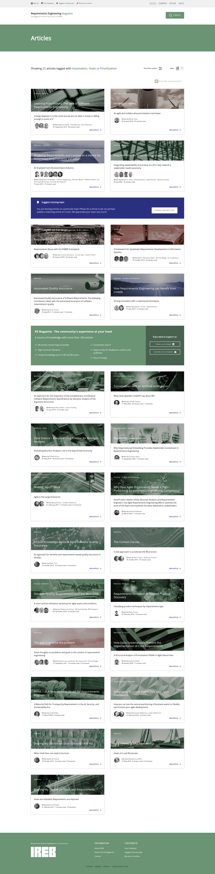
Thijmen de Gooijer (67, 609)
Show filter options (151, 68)
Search (181, 3)
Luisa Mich (138, 759)
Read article (94, 130)
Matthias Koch (152, 307)
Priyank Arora (54, 456)
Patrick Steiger (93, 661)
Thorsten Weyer (78, 179)
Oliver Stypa (138, 557)
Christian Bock (134, 457)
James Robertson (155, 713)
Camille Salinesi (135, 401)
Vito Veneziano (86, 125)
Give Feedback (130, 848)
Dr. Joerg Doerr (173, 258)
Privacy (107, 867)
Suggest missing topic (164, 210)
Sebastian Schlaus (150, 557)
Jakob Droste (151, 180)
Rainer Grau (133, 119)
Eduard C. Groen (127, 180)
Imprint (98, 867)
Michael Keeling (81, 609)
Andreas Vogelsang (63, 179)
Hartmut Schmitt (163, 180)
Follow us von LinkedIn (164, 344)
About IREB (99, 848)
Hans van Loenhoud (67, 661)
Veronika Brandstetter (58, 182)
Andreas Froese (90, 179)
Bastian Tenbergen (48, 179)
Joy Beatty (57, 503)
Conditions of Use (120, 867)
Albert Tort (53, 563)
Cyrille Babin (53, 713)
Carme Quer (80, 255)
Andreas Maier (59, 407)
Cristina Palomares (67, 255)
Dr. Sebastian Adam (147, 258)
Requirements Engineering (52, 15)
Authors (172, 3)
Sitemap (89, 867)
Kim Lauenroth (81, 661)
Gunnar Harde (134, 661)
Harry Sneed (53, 310)
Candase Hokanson (69, 503)
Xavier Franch (91, 255)
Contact (98, 856)
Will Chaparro (93, 609)
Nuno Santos (133, 612)
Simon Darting (71, 407)
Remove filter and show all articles (170, 81)
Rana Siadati (65, 125)
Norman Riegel (161, 258)
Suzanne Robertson (141, 713)
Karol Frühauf (54, 759)
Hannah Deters (140, 180)
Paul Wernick (75, 125)
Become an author (132, 856)
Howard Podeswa (135, 511)
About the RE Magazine (104, 852)
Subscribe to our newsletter (163, 352)
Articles (153, 3)
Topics (177, 15)
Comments (163, 3)
